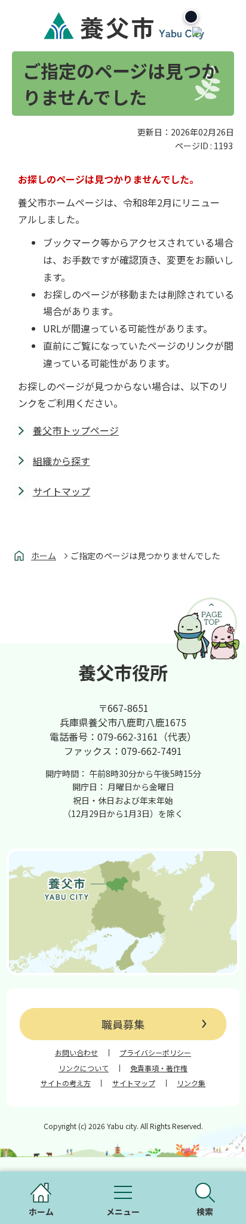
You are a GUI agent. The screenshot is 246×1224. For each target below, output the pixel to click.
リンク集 (191, 1083)
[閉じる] (191, 17)
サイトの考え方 (66, 1083)
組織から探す (61, 461)
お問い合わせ (76, 1052)
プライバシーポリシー (155, 1052)
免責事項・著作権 (158, 1068)
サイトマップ (61, 491)
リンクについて (84, 1068)
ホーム (43, 556)
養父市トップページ (76, 430)
